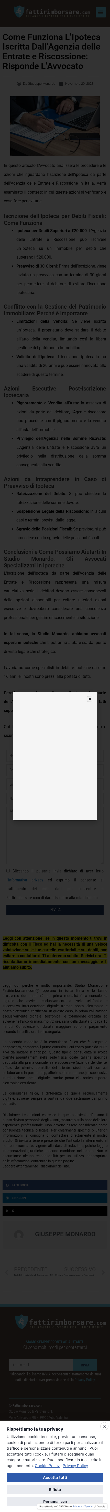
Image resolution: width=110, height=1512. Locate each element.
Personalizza (55, 1501)
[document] (55, 756)
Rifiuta (55, 1489)
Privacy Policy (75, 1465)
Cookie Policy (47, 1465)
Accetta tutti (55, 1477)
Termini (88, 1506)
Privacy (77, 1506)
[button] (90, 699)
